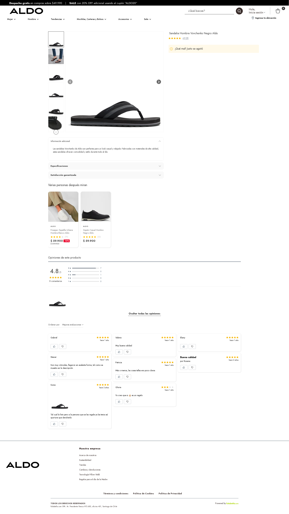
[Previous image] (70, 81)
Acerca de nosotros (87, 455)
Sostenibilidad (85, 460)
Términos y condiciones (115, 493)
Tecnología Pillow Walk (89, 474)
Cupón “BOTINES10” (142, 455)
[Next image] (158, 81)
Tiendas (82, 464)
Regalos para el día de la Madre (93, 479)
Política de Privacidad (170, 493)
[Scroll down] (56, 132)
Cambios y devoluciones (89, 469)
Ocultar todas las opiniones (144, 313)
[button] (214, 11)
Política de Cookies (143, 493)
